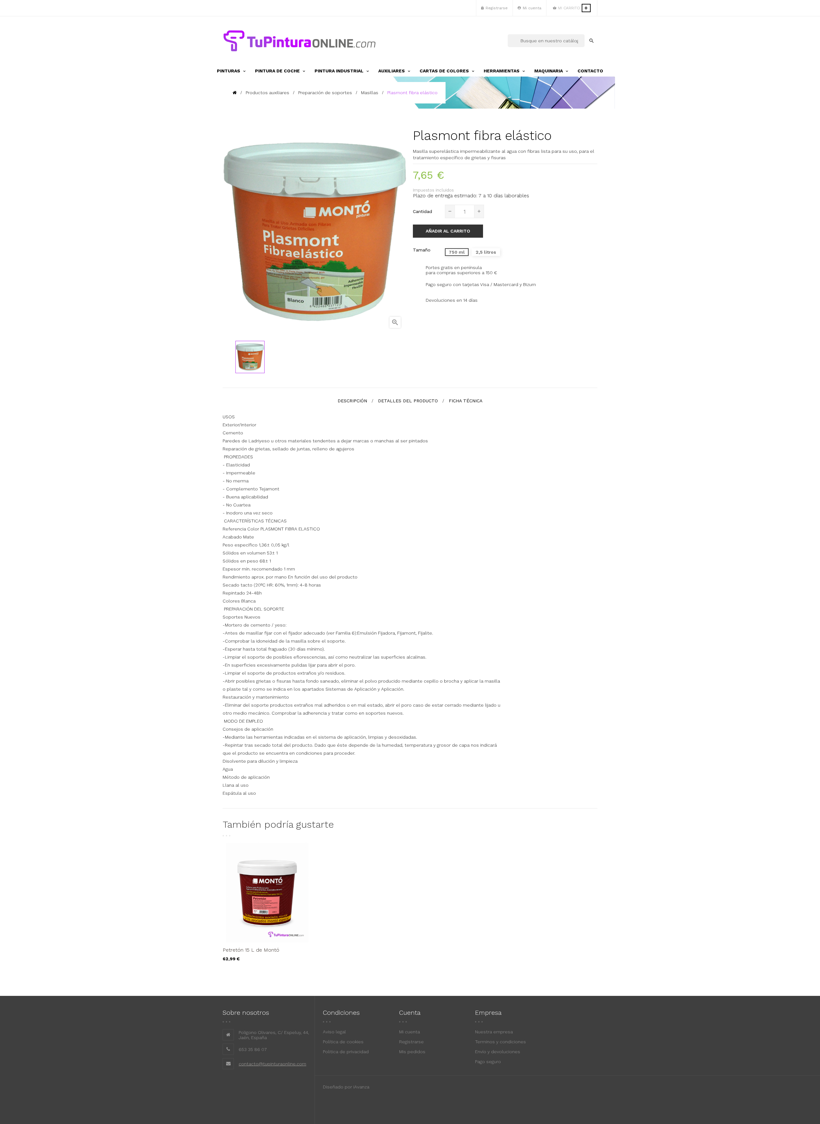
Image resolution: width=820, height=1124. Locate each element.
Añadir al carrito (448, 231)
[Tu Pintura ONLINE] (299, 40)
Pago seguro (488, 1061)
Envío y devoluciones (497, 1051)
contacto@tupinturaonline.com (272, 1063)
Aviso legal (334, 1031)
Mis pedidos (412, 1051)
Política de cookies (343, 1041)
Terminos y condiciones (500, 1041)
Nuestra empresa (494, 1031)
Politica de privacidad (346, 1051)
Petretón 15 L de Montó (251, 950)
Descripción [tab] (352, 400)
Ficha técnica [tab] (465, 400)
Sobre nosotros (246, 1012)
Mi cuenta (409, 1031)
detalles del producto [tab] (408, 400)
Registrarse (411, 1041)
